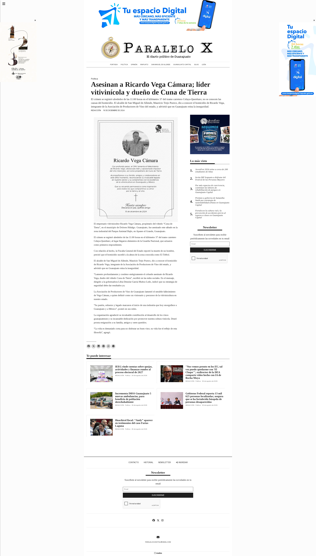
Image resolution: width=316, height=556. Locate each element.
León (204, 64)
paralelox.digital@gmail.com (158, 542)
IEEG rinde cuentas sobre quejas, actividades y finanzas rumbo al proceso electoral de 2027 (133, 369)
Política (124, 64)
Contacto (133, 462)
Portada (114, 64)
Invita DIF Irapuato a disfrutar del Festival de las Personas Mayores (210, 178)
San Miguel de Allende (160, 64)
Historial (148, 462)
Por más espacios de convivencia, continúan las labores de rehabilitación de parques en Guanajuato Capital (210, 188)
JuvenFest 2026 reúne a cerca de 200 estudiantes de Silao (211, 170)
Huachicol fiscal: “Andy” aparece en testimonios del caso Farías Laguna (134, 423)
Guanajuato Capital (182, 64)
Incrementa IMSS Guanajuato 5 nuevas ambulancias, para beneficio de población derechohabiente (133, 397)
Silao (196, 64)
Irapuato (144, 64)
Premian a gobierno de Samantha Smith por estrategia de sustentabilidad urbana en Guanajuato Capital (212, 201)
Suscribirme (210, 250)
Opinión (134, 64)
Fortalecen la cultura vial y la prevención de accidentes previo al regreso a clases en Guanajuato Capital (210, 214)
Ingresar (183, 462)
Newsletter (210, 227)
